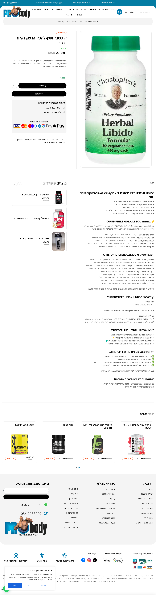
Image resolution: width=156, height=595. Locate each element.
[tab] (152, 182)
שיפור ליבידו (46, 142)
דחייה (28, 585)
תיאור (152, 182)
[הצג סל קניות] (119, 12)
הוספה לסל (39, 93)
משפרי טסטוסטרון (23, 139)
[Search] (133, 11)
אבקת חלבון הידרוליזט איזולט (37, 228)
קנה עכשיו (42, 85)
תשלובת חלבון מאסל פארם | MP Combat (97, 426)
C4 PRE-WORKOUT (24, 425)
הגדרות (43, 585)
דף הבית (95, 21)
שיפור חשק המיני (56, 142)
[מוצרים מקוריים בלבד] (92, 3)
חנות (89, 21)
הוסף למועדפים (14, 85)
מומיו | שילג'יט (43, 252)
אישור (14, 585)
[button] (15, 184)
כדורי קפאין (68, 425)
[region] (30, 578)
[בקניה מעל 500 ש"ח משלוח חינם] (64, 3)
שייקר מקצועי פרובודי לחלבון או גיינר (33, 204)
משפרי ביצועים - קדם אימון (37, 139)
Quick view (124, 442)
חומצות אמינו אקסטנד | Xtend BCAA (137, 426)
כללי (48, 139)
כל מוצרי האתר (55, 139)
